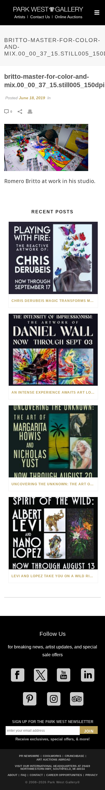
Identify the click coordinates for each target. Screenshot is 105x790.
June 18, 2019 (32, 98)
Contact (36, 775)
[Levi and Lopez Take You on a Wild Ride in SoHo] (53, 533)
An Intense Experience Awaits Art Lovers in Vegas (54, 392)
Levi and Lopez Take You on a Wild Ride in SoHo (54, 576)
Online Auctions (68, 17)
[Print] (33, 111)
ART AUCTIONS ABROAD (53, 759)
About (12, 775)
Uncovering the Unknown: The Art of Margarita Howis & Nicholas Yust (54, 484)
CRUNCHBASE (74, 755)
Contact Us (40, 17)
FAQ (23, 775)
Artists (19, 17)
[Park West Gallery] (48, 11)
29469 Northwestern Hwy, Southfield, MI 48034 (55, 767)
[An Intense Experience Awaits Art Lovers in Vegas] (53, 350)
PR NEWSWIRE (29, 755)
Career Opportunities (64, 775)
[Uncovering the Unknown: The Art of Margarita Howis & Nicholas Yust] (53, 441)
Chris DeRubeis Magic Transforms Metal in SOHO (54, 301)
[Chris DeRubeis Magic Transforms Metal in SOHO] (53, 258)
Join (89, 731)
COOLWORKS (52, 755)
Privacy (91, 775)
